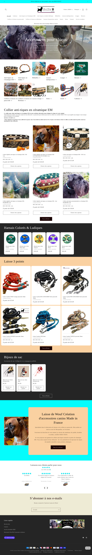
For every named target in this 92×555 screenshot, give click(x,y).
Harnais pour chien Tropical (38, 247)
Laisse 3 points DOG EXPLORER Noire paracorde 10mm (45, 297)
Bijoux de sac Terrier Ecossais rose (38, 380)
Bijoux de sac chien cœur (22, 380)
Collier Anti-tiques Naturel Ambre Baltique (46, 50)
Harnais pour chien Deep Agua (24, 247)
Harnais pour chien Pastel (52, 247)
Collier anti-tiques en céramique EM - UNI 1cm (74, 154)
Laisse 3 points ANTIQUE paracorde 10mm (13, 336)
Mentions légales (78, 550)
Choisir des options (16, 166)
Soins (48, 98)
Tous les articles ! (58, 447)
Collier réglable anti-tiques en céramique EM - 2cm (45, 201)
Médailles (35, 78)
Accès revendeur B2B (9, 529)
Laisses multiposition (50, 78)
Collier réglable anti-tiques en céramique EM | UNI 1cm (15, 155)
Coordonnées (70, 550)
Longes (62, 78)
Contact (6, 526)
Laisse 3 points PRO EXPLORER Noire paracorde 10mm (75, 297)
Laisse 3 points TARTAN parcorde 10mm (73, 336)
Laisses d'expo (37, 98)
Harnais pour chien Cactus (10, 247)
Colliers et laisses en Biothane (25, 99)
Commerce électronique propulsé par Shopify (29, 550)
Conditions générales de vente (35, 552)
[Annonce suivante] (87, 1)
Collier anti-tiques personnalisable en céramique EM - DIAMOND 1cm (75, 202)
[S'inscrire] (58, 510)
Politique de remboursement (60, 550)
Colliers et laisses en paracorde (11, 99)
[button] (6, 9)
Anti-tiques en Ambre (22, 78)
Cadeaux (77, 98)
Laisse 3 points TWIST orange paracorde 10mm (14, 296)
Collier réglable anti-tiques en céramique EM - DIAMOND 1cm (14, 202)
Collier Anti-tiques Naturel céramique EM (46, 45)
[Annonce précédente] (4, 1)
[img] (46, 467)
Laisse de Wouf (17, 550)
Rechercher (7, 524)
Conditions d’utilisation (60, 552)
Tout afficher (46, 219)
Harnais (76, 78)
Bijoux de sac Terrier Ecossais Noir (8, 380)
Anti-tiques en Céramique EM (9, 78)
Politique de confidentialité (47, 550)
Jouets (62, 98)
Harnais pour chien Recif (66, 247)
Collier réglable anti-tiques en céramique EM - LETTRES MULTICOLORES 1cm (44, 155)
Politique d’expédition (48, 552)
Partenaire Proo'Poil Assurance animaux (14, 532)
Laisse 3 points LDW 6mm (39, 336)
